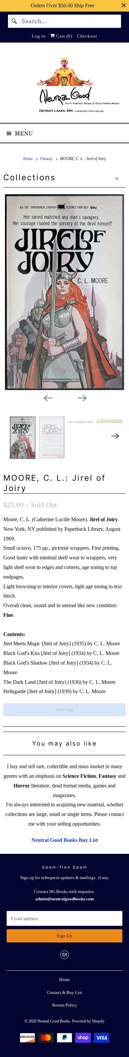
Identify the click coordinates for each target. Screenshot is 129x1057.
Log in (39, 36)
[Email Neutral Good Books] (64, 954)
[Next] (81, 397)
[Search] (14, 21)
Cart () (63, 36)
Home (64, 979)
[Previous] (47, 397)
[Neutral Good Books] (65, 85)
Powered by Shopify (88, 1021)
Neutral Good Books (53, 1021)
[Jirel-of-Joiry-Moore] (64, 292)
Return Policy (64, 1005)
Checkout (87, 36)
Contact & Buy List (64, 992)
